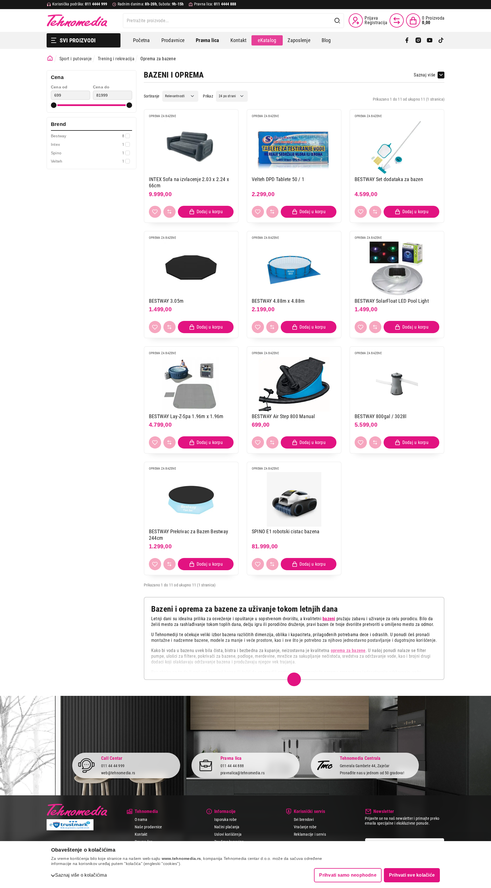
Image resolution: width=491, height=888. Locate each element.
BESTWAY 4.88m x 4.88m (278, 301)
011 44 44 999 (112, 765)
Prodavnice (172, 40)
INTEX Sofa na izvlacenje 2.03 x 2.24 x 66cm (189, 182)
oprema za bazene (348, 650)
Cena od (59, 87)
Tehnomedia (77, 20)
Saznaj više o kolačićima (81, 875)
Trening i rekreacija (116, 58)
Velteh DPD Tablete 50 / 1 (278, 179)
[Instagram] (418, 40)
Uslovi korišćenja (228, 834)
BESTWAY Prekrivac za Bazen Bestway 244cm (188, 534)
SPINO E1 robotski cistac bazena (285, 531)
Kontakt (238, 40)
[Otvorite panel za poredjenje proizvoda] (397, 20)
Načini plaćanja (227, 827)
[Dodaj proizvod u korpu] (206, 212)
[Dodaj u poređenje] (169, 212)
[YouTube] (429, 40)
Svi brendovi (304, 819)
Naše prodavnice (148, 827)
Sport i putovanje (75, 58)
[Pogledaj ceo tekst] (294, 679)
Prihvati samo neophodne (347, 875)
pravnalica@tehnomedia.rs (242, 773)
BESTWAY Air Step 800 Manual (283, 416)
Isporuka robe (225, 819)
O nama (141, 819)
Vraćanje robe (305, 827)
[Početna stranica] (50, 58)
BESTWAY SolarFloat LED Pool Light (392, 301)
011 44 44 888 (232, 765)
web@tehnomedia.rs (118, 773)
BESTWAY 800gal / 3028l (380, 416)
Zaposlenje (299, 40)
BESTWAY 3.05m (166, 301)
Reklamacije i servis (310, 834)
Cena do (101, 87)
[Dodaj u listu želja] (155, 212)
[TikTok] (441, 40)
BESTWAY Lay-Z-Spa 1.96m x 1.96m (186, 416)
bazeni (329, 618)
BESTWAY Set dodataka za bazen (389, 179)
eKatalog (267, 40)
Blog (326, 40)
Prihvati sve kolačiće (412, 875)
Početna (141, 40)
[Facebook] (406, 40)
